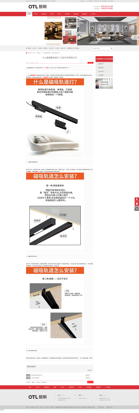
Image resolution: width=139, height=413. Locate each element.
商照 (55, 387)
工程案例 (101, 75)
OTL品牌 (93, 14)
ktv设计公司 (78, 407)
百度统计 (111, 407)
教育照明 (67, 14)
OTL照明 (38, 382)
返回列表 (90, 62)
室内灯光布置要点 (35, 377)
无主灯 (36, 14)
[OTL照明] (37, 8)
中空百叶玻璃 (84, 407)
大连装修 (89, 407)
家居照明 (44, 14)
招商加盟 (75, 14)
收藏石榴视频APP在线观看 (107, 1)
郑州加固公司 (72, 407)
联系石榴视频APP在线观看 (35, 18)
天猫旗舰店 (90, 1)
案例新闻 (84, 14)
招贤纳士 (83, 1)
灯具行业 (34, 48)
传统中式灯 (63, 48)
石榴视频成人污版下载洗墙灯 (62, 407)
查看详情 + (88, 375)
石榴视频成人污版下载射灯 (73, 48)
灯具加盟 (40, 48)
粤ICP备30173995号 (34, 407)
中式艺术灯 (51, 48)
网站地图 (97, 1)
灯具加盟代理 (44, 382)
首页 (29, 14)
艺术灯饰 (57, 48)
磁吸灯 (33, 382)
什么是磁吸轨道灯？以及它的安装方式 (51, 52)
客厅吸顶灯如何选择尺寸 (37, 375)
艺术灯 (52, 14)
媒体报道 (39, 52)
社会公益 (101, 71)
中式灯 (59, 14)
